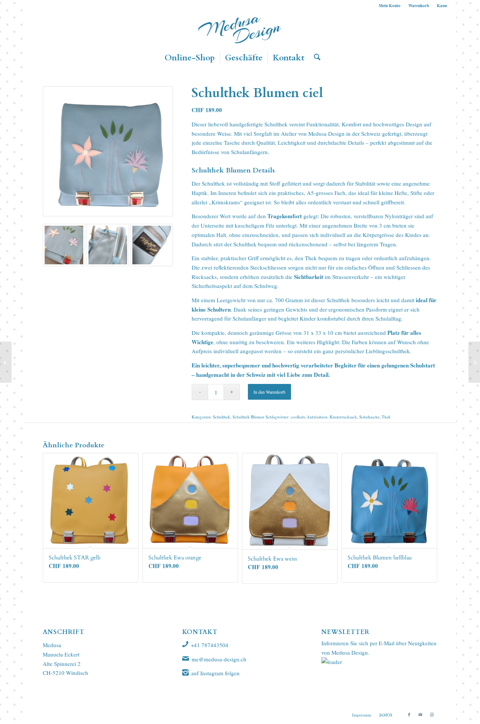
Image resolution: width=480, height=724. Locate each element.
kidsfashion (317, 417)
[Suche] (314, 57)
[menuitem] (390, 5)
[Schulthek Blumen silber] (474, 362)
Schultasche (369, 417)
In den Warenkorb (269, 392)
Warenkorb (418, 6)
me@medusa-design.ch (219, 659)
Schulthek (276, 124)
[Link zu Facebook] (409, 714)
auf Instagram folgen (215, 673)
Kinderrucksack (343, 417)
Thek (386, 417)
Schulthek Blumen (248, 417)
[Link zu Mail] (420, 714)
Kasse (442, 6)
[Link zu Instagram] (431, 714)
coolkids (298, 417)
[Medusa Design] (240, 29)
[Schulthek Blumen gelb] (6, 362)
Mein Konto (389, 6)
